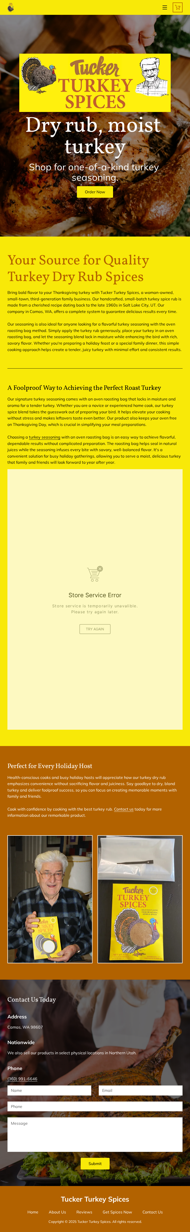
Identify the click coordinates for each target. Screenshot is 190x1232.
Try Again (95, 629)
